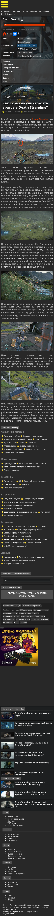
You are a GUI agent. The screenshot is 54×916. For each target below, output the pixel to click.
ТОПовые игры (26, 610)
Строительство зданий (14, 487)
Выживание (7, 622)
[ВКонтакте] (15, 34)
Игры (19, 12)
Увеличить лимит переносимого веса (20, 502)
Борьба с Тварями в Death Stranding (32, 762)
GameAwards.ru (8, 12)
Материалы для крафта (34, 498)
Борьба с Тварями (35, 542)
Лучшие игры (13, 816)
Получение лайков (12, 436)
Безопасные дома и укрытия (31, 557)
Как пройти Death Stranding (13, 709)
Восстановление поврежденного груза (20, 512)
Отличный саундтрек (40, 619)
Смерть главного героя (30, 446)
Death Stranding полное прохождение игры (33, 714)
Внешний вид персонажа (35, 481)
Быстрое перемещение (14, 563)
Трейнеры (12, 838)
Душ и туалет (9, 481)
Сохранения (13, 840)
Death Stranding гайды (12, 605)
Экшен (20, 38)
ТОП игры (12, 823)
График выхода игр (16, 819)
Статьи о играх (14, 851)
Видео (5, 74)
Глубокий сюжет (27, 616)
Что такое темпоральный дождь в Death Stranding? (31, 743)
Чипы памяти (10, 557)
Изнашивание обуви (13, 508)
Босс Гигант (9, 529)
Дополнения (13, 884)
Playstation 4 (22, 45)
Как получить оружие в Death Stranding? (29, 773)
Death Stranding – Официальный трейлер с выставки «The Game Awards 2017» (33, 804)
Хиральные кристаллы (13, 515)
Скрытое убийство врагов (36, 539)
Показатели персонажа (14, 452)
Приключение (30, 38)
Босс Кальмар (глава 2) (14, 542)
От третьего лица (23, 619)
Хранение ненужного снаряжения (18, 505)
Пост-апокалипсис (10, 613)
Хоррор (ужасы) (24, 42)
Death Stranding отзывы (31, 605)
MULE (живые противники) (15, 546)
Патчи (10, 886)
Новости (6, 61)
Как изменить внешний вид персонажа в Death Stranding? (29, 753)
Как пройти (8, 64)
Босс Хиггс (42, 526)
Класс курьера (10, 446)
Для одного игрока (41, 610)
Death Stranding (30, 12)
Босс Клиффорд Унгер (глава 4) (17, 533)
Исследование (8, 619)
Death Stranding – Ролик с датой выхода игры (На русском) (30, 783)
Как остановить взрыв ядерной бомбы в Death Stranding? (33, 724)
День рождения (41, 439)
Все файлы (12, 882)
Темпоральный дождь (13, 449)
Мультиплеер (10, 442)
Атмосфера (40, 616)
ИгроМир (12, 900)
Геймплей (32, 442)
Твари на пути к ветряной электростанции (22, 467)
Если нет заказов (11, 470)
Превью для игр (14, 856)
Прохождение (10, 463)
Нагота (36, 613)
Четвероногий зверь (13, 539)
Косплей (11, 898)
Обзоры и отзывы (11, 68)
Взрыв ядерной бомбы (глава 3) (32, 463)
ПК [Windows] (23, 49)
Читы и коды (13, 836)
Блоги (10, 895)
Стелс (16, 622)
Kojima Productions (25, 52)
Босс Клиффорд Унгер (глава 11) (31, 529)
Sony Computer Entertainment (29, 56)
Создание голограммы (33, 436)
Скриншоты (8, 71)
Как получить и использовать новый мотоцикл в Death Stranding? (32, 734)
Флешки (25, 484)
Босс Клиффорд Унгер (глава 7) (17, 536)
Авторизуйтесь (17, 593)
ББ (20, 481)
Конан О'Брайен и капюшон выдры (19, 560)
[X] (19, 34)
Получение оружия (12, 498)
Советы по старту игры (36, 449)
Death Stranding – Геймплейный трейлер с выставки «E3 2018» (30, 793)
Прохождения (13, 834)
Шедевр (23, 622)
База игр (11, 821)
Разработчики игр (15, 825)
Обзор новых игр (15, 854)
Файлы (6, 78)
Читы (5, 81)
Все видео (12, 867)
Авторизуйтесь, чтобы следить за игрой (20, 29)
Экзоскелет (45, 512)
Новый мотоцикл (11, 484)
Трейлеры (12, 869)
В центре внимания (16, 858)
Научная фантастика (11, 616)
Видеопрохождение (16, 873)
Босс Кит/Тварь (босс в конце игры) (19, 526)
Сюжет (22, 442)
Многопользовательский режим (18, 439)
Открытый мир (25, 613)
